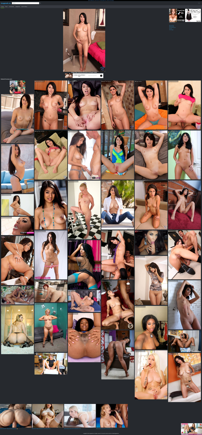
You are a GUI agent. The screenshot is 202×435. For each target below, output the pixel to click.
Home (2, 6)
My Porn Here (171, 25)
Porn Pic (170, 28)
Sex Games (11, 6)
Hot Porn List (97, 0)
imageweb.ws (6, 3)
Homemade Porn (103, 0)
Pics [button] (6, 6)
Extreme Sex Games (110, 0)
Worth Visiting (24, 6)
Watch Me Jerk (171, 26)
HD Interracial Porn (172, 27)
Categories (17, 6)
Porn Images (171, 29)
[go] (40, 3)
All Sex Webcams (91, 0)
